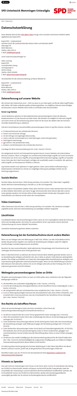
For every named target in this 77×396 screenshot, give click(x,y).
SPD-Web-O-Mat (27, 35)
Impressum (11, 387)
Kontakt (3, 387)
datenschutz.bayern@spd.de (16, 75)
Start (2, 21)
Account (36, 387)
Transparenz (28, 387)
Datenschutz (19, 387)
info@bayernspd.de (13, 52)
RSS (41, 387)
